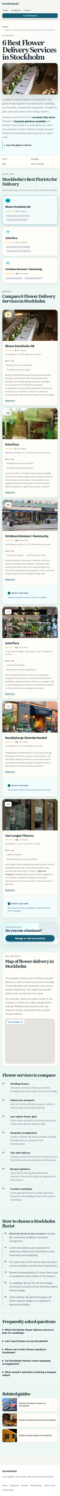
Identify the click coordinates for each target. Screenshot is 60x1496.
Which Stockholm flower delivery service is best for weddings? (28, 1331)
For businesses (30, 15)
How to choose (37, 164)
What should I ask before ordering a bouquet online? (29, 1374)
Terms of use (49, 1485)
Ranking (35, 159)
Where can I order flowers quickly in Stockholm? (24, 1351)
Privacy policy (36, 1485)
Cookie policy (8, 1490)
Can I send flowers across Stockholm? (26, 1341)
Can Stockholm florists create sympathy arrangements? (26, 1362)
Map (4, 164)
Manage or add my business (30, 938)
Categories (16, 10)
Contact (27, 10)
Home (6, 10)
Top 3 (4, 159)
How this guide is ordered (19, 145)
